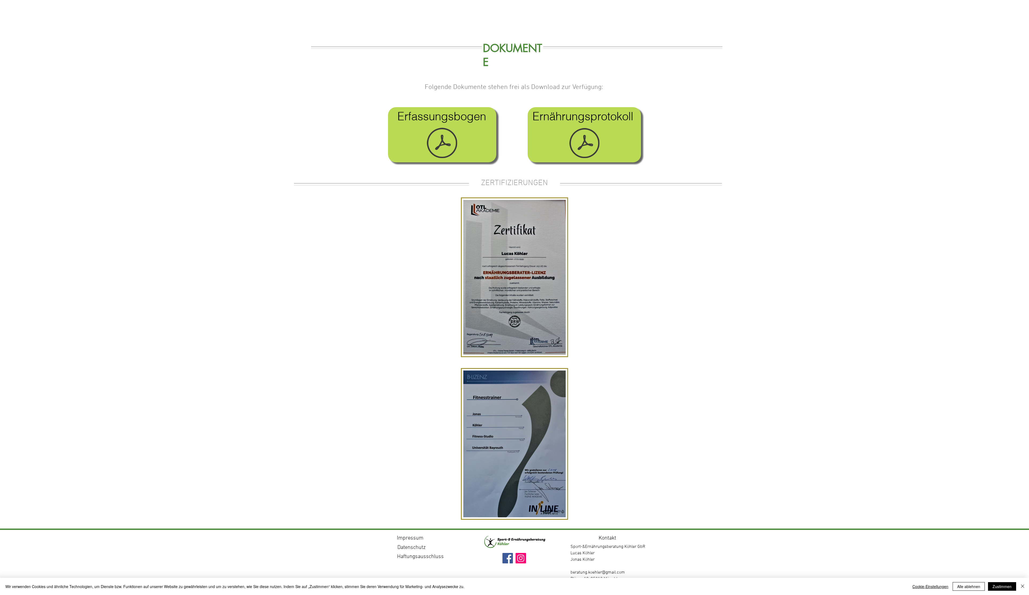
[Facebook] (507, 558)
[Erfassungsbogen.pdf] (442, 143)
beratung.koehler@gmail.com (598, 572)
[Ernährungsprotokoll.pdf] (584, 143)
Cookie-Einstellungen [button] (930, 586)
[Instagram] (521, 558)
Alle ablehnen (968, 586)
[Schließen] (1022, 586)
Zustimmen (1002, 586)
